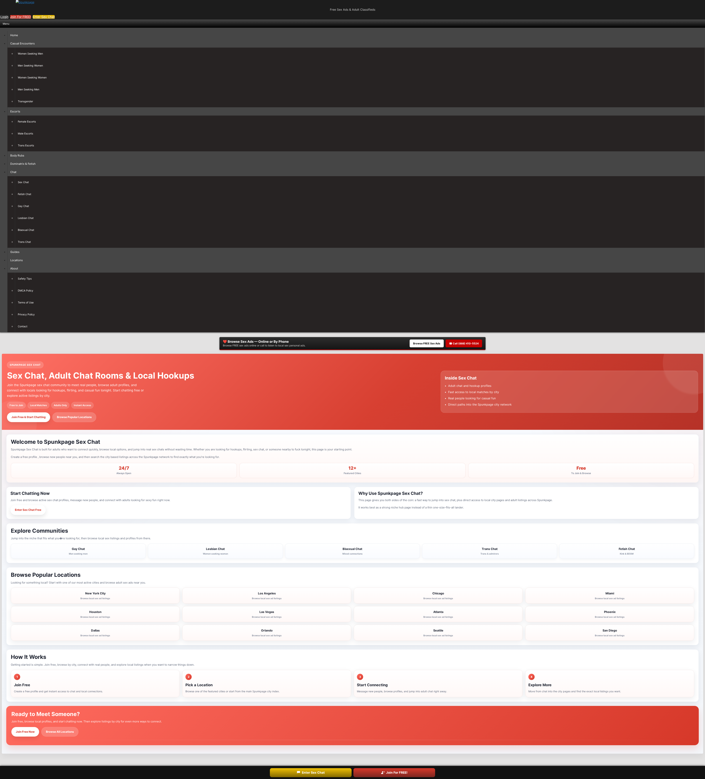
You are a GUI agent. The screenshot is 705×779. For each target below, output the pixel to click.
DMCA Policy (25, 290)
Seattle (438, 633)
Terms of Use (26, 302)
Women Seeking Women (32, 77)
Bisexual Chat (26, 229)
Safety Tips (25, 278)
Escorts (15, 111)
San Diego (610, 633)
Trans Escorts (26, 145)
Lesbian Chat (26, 218)
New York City (95, 595)
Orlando (267, 633)
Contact (22, 326)
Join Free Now (25, 731)
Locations (16, 260)
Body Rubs (17, 155)
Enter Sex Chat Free (28, 510)
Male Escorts (25, 133)
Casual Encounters (22, 43)
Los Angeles (267, 595)
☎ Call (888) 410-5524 (464, 343)
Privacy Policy (26, 314)
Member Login (62, 510)
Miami (610, 595)
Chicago (438, 595)
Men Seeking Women (30, 65)
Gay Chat (23, 206)
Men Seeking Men (28, 89)
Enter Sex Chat (44, 17)
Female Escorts (27, 121)
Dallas (95, 633)
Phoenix (610, 614)
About (14, 268)
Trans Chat (24, 241)
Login (4, 17)
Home (14, 35)
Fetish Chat (24, 194)
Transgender (25, 101)
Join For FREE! (20, 17)
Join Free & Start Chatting (28, 417)
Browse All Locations (60, 731)
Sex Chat (23, 182)
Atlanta (438, 614)
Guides (14, 252)
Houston (95, 614)
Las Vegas (267, 614)
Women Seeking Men (30, 53)
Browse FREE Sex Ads (426, 343)
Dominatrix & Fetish (23, 163)
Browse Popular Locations (74, 417)
